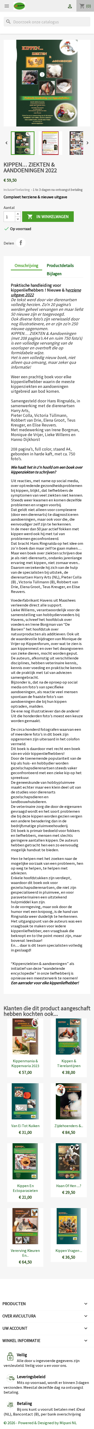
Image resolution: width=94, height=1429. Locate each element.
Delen (21, 242)
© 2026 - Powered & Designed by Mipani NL (40, 1422)
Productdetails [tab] (60, 265)
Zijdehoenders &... (68, 1125)
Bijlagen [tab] (54, 273)
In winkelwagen (48, 216)
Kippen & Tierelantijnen (69, 1063)
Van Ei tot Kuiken (25, 1125)
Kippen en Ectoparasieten (25, 1188)
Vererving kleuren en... (25, 1253)
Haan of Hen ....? (68, 1185)
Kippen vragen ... (68, 1250)
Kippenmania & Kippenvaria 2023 (25, 1063)
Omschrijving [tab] (26, 265)
